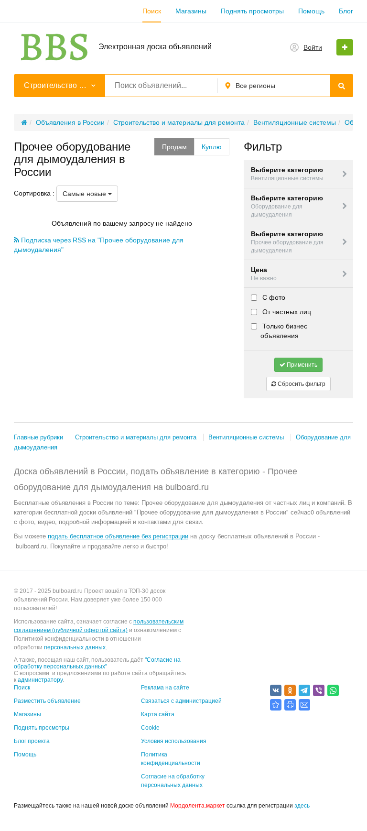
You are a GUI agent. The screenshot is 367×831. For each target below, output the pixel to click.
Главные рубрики (38, 437)
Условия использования (173, 741)
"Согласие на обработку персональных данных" (97, 663)
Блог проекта (32, 741)
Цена (264, 274)
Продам (174, 147)
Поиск (151, 11)
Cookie (150, 727)
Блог (346, 11)
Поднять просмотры (252, 11)
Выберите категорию (287, 174)
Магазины (190, 11)
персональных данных (75, 647)
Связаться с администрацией (181, 701)
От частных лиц (285, 312)
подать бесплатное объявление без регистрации (118, 535)
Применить (301, 364)
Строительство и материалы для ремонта (135, 437)
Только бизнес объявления (283, 330)
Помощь (311, 11)
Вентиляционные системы (246, 437)
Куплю (212, 147)
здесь (302, 805)
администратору (40, 680)
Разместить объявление (47, 701)
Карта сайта (157, 714)
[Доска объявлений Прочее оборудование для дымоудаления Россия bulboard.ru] (275, 705)
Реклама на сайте (165, 687)
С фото (272, 297)
